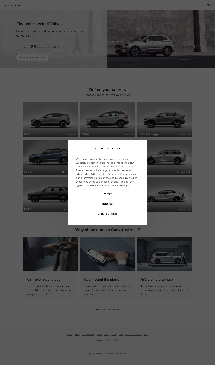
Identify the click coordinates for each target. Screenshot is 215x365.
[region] (107, 182)
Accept (107, 193)
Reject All (107, 203)
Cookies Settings (107, 213)
